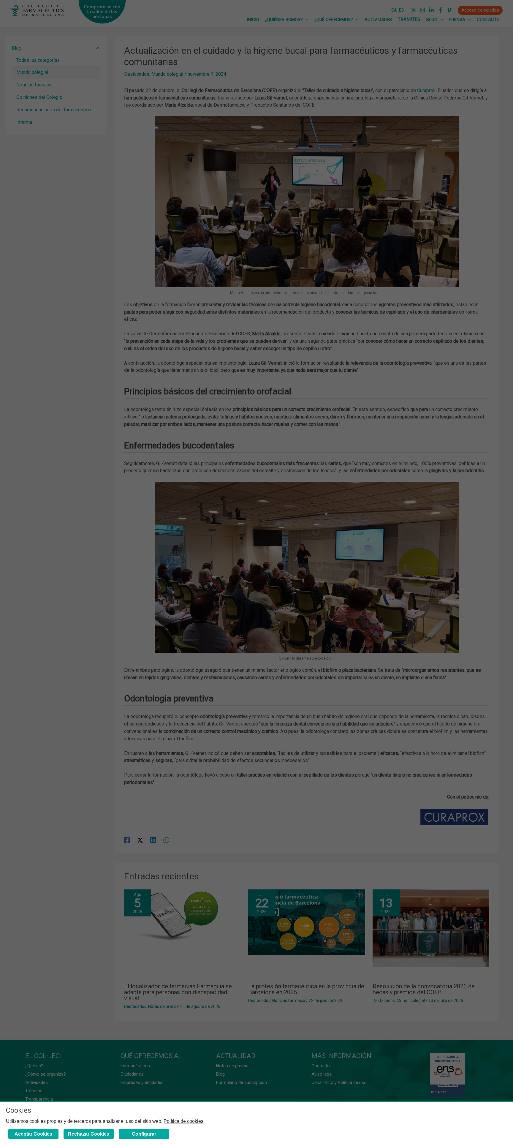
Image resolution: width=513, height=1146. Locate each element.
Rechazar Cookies (88, 1133)
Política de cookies (183, 1121)
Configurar (144, 1133)
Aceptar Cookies (33, 1133)
